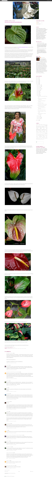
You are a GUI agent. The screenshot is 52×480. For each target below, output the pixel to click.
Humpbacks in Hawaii (39, 132)
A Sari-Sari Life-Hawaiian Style (41, 48)
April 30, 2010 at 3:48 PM (11, 438)
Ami (7, 387)
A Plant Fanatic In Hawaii (26, 3)
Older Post (31, 471)
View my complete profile (40, 73)
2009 (38, 120)
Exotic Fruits (45, 130)
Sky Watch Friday (41, 135)
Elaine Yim (8, 460)
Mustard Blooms (44, 132)
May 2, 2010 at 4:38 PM (10, 463)
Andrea (7, 411)
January (39, 118)
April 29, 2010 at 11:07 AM (11, 378)
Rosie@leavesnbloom (9, 353)
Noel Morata (8, 401)
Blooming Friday (40, 130)
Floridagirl (7, 393)
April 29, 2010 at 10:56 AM (11, 369)
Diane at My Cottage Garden (10, 465)
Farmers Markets (39, 131)
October (39, 87)
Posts (38, 22)
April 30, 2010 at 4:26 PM (11, 444)
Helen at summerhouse (9, 452)
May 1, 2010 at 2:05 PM (10, 458)
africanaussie (8, 423)
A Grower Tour (9, 348)
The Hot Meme (24, 348)
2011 (38, 82)
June (38, 92)
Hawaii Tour (19, 348)
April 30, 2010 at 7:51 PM (11, 450)
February (39, 117)
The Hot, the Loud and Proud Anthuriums (13, 22)
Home (19, 471)
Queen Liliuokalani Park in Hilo (40, 134)
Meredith (7, 365)
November (39, 86)
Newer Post (6, 471)
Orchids (46, 133)
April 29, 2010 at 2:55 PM (11, 409)
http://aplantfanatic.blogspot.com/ (9, 346)
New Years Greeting (41, 133)
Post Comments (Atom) (12, 473)
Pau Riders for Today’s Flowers (42, 104)
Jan (7, 430)
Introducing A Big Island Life (40, 49)
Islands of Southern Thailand (41, 43)
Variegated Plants (42, 136)
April (38, 95)
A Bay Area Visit (39, 124)
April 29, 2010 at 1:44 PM (11, 391)
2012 (38, 81)
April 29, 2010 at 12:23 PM (11, 385)
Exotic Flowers (14, 348)
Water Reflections (42, 137)
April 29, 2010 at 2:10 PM (11, 399)
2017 (38, 77)
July (38, 91)
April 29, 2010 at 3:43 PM (11, 421)
